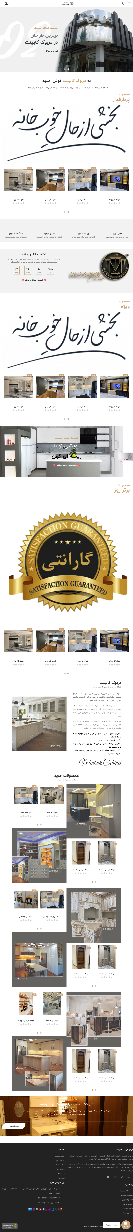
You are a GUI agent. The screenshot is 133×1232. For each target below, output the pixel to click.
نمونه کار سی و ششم (107, 869)
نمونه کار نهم (52, 1020)
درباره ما (61, 1178)
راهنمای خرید (128, 1212)
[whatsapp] (128, 1177)
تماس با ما (60, 1164)
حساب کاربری (128, 1204)
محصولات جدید (127, 1195)
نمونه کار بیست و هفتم (26, 1020)
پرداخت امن (60, 1160)
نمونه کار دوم (50, 199)
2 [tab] (65, 69)
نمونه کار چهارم (114, 199)
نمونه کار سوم (82, 199)
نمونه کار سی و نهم (107, 1077)
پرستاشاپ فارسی (91, 1226)
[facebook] (101, 1177)
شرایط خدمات (127, 1208)
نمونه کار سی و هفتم (80, 869)
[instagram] (122, 1177)
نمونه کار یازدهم (52, 916)
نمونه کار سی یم (26, 916)
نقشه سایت (60, 1156)
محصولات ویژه (127, 1199)
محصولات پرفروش (126, 1190)
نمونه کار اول (19, 199)
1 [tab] (68, 69)
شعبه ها (61, 1173)
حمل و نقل (60, 1169)
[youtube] (108, 1177)
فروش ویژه (52, 51)
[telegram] (115, 1177)
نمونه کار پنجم (52, 812)
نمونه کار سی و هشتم (81, 1077)
